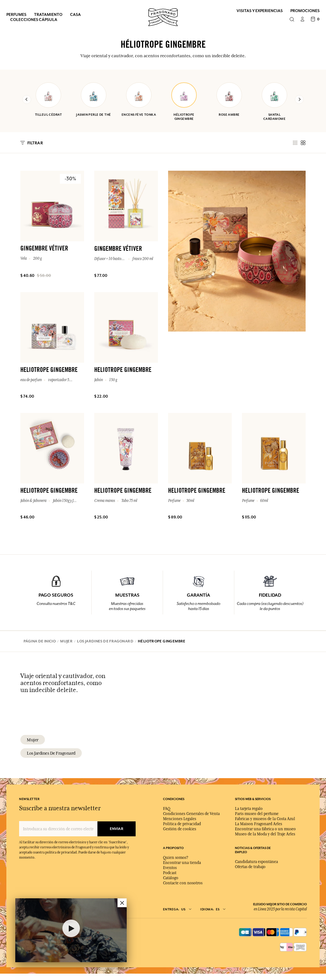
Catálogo (170, 878)
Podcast (169, 873)
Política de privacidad (182, 824)
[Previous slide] (26, 99)
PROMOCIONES (305, 10)
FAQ (166, 808)
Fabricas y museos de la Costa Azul (265, 819)
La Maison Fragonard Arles (258, 824)
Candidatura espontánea (256, 862)
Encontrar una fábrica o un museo (265, 829)
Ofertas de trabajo (250, 867)
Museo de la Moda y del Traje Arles (265, 834)
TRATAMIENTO (48, 14)
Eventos (170, 868)
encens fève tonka (139, 115)
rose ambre (229, 115)
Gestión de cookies (179, 829)
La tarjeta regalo (249, 808)
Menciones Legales (179, 819)
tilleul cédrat (48, 115)
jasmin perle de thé (93, 115)
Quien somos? (175, 857)
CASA (75, 14)
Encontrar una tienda (182, 862)
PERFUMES (16, 14)
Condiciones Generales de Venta (191, 814)
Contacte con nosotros (182, 883)
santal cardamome (274, 117)
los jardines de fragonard (51, 753)
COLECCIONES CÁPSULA (33, 19)
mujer (33, 739)
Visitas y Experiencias (260, 10)
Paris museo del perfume (257, 814)
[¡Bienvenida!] (163, 16)
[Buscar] (291, 20)
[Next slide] (299, 99)
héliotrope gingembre (184, 117)
